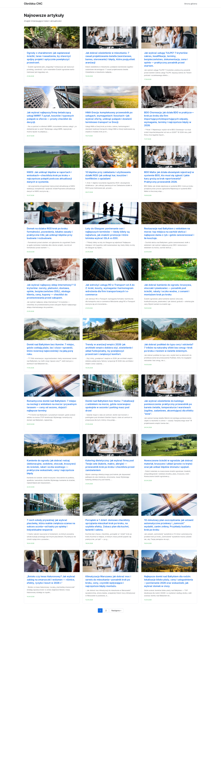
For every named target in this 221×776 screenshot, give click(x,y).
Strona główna (190, 4)
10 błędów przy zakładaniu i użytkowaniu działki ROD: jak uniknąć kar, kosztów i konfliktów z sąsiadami (108, 175)
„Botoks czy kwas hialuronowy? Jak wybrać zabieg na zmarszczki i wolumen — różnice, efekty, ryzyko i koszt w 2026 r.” (51, 579)
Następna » (116, 610)
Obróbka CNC (33, 3)
